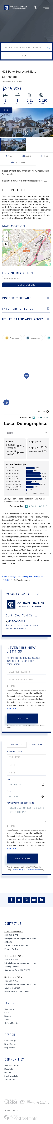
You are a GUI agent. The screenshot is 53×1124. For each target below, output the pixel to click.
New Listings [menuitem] (10, 1044)
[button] (48, 47)
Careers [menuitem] (8, 1012)
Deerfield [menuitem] (8, 1069)
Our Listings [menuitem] (10, 1040)
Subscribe (23, 718)
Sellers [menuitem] (7, 1019)
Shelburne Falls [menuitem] (11, 1076)
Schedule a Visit (36, 745)
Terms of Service (33, 870)
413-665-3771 (16, 621)
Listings (13, 576)
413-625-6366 (11, 959)
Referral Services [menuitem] (12, 1023)
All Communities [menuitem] (11, 1065)
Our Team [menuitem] (9, 1009)
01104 (7, 580)
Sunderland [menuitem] (9, 1079)
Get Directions (26, 285)
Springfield (38, 576)
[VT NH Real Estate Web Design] (20, 1117)
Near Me (26, 56)
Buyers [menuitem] (7, 1016)
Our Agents (22, 628)
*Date (9, 779)
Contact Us (11, 628)
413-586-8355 (11, 980)
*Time (9, 791)
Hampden (27, 576)
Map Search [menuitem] (9, 1047)
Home (4, 576)
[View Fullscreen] (6, 244)
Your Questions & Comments (20, 803)
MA (19, 576)
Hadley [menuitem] (7, 1072)
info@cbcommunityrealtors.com (20, 938)
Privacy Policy (12, 708)
